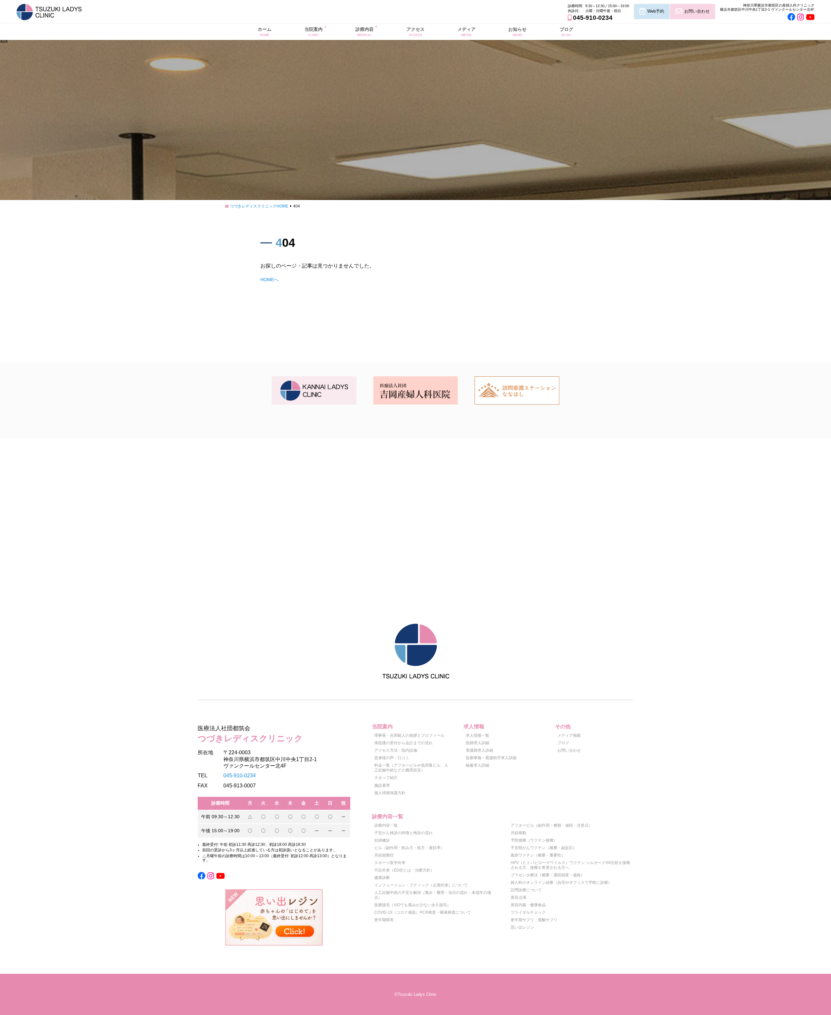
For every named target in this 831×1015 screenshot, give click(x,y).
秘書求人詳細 (477, 765)
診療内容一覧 (386, 825)
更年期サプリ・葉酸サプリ (534, 920)
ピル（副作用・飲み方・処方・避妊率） (409, 848)
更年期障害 (384, 920)
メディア (466, 31)
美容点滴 (518, 897)
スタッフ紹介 (386, 778)
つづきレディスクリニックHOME (259, 206)
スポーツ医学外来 (389, 863)
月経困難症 (384, 855)
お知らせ (517, 31)
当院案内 (313, 31)
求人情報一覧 (477, 735)
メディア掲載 (569, 735)
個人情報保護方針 (389, 793)
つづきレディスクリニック (250, 734)
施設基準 (382, 785)
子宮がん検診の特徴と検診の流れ (403, 833)
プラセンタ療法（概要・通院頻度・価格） (548, 875)
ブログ (566, 31)
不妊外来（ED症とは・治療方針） (404, 870)
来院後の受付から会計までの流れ (403, 743)
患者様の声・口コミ (391, 758)
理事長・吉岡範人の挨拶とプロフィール (409, 735)
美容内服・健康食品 (528, 905)
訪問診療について (526, 890)
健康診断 (382, 878)
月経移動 (518, 833)
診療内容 (364, 31)
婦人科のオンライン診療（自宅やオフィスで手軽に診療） (561, 882)
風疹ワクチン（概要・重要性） (538, 855)
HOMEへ (269, 279)
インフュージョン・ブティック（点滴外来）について (421, 885)
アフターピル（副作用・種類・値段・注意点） (551, 825)
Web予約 (655, 11)
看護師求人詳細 (479, 750)
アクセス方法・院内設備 (395, 750)
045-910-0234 (593, 17)
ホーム (264, 31)
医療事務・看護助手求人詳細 (491, 758)
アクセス (415, 31)
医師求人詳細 (477, 743)
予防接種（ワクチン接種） (534, 840)
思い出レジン (522, 927)
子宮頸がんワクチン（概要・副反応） (544, 848)
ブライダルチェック (528, 912)
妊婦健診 (382, 840)
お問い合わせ (697, 11)
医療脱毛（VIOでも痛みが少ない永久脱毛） (412, 905)
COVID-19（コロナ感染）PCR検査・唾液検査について (422, 912)
